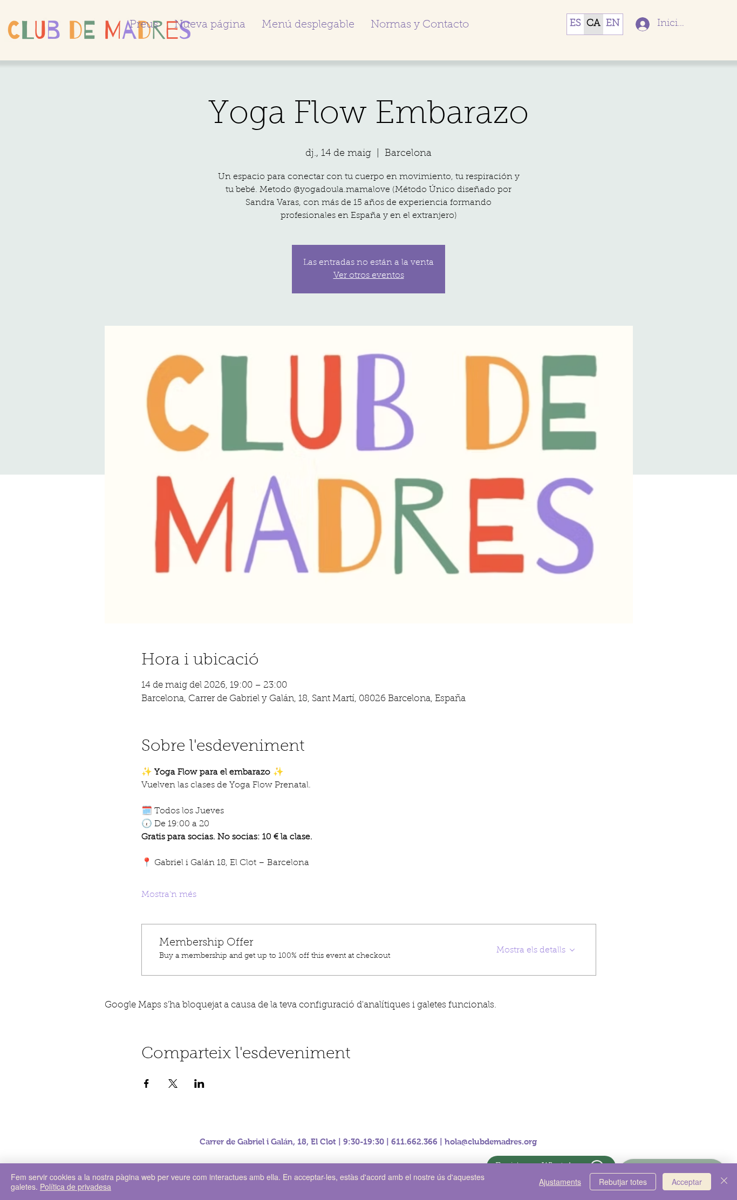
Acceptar (687, 1181)
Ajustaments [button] (560, 1181)
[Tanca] (724, 1181)
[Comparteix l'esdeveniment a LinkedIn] (199, 1083)
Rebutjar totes (623, 1181)
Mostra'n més (168, 894)
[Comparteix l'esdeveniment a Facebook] (146, 1083)
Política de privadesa (75, 1186)
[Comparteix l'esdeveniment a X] (173, 1083)
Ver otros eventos (368, 275)
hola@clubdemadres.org (491, 1141)
